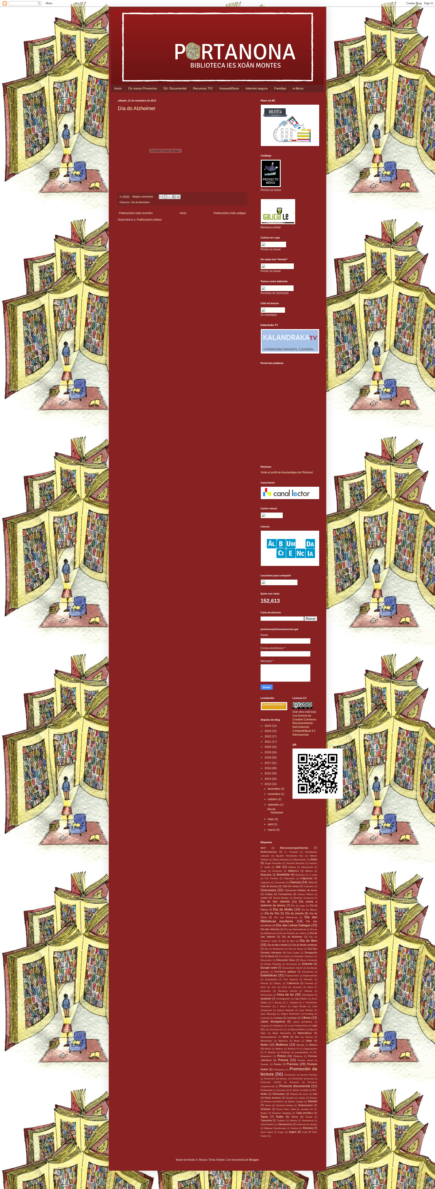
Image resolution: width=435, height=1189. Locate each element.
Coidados (309, 886)
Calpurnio (266, 882)
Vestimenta (308, 1120)
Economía (284, 956)
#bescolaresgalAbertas (294, 848)
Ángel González (273, 863)
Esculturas (307, 971)
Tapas (264, 1116)
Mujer (309, 1040)
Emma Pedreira (272, 964)
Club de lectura (269, 886)
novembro (274, 794)
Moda (297, 1041)
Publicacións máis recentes (136, 213)
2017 (268, 763)
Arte (278, 867)
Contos (269, 894)
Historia (308, 991)
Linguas (265, 1025)
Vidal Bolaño (267, 1124)
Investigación (283, 998)
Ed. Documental (175, 88)
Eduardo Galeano (304, 956)
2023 (268, 731)
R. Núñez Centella (299, 1090)
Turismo (281, 1120)
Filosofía (308, 979)
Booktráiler (283, 874)
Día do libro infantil (277, 944)
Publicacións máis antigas (230, 213)
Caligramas (306, 878)
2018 (268, 757)
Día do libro (308, 940)
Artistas (292, 867)
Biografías (266, 874)
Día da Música (309, 909)
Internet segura (257, 88)
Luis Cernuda (271, 1029)
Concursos (268, 890)
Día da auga (298, 905)
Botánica (300, 875)
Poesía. (265, 1064)
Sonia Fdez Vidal (285, 1109)
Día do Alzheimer (136, 108)
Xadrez (294, 1128)
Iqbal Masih (301, 998)
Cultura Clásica (305, 894)
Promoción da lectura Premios (301, 1074)
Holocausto (266, 995)
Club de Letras (290, 886)
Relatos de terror (299, 1094)
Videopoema (285, 1124)
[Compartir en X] (169, 197)
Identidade (308, 995)
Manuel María (298, 1029)
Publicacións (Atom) (149, 219)
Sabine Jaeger (295, 1101)
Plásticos (298, 1056)
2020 (268, 747)
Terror (294, 1116)
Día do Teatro (296, 949)
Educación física (285, 960)
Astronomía (307, 867)
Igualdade (266, 998)
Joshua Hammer (285, 1010)
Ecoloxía (269, 956)
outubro (273, 799)
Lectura (278, 1017)
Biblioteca (293, 870)
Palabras (285, 1052)
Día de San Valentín (275, 901)
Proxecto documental (294, 1086)
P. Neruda (270, 1052)
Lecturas (292, 1017)
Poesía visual (305, 1060)
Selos (268, 1105)
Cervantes (280, 882)
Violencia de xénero (306, 1124)
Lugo (314, 1025)
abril (271, 824)
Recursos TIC (203, 88)
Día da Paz (272, 913)
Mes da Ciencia (304, 1037)
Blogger (254, 1159)
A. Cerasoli (291, 852)
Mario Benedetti (282, 1033)
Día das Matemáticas (295, 929)
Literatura (278, 1025)
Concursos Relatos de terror (301, 890)
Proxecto (294, 1082)
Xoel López (267, 1132)
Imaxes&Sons (229, 88)
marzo (272, 829)
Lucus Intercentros (297, 1025)
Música (313, 1044)
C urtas (313, 875)
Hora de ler (285, 994)
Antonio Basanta (295, 863)
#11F (263, 848)
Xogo (281, 1132)
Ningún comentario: (143, 196)
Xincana (308, 1128)
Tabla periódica (304, 1113)
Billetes (309, 871)
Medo (286, 1036)
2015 (268, 773)
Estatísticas (269, 975)
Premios (292, 1064)
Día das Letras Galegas (293, 925)
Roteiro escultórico (274, 1101)
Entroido (307, 963)
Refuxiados (279, 1094)
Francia (264, 983)
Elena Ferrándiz (308, 960)
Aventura (277, 871)
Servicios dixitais (284, 1105)
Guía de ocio (268, 987)
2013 (268, 784)
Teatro (279, 1116)
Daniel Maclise (281, 898)
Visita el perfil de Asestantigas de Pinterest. (287, 472)
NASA (268, 1048)
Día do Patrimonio (274, 949)
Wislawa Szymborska (275, 1128)
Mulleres (282, 1044)
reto (315, 1094)
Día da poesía (294, 913)
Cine (310, 882)
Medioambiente (269, 1037)
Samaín (312, 1101)
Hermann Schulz (287, 991)
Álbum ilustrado (281, 859)
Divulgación (310, 952)
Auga (263, 871)
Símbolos (266, 1109)
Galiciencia (293, 983)
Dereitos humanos (303, 898)
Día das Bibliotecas (285, 917)
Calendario (289, 878)
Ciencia (295, 882)
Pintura (281, 1056)
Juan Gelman (306, 1010)
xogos (292, 1132)
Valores (293, 1120)
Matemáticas (305, 1033)
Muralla (300, 1045)
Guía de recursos (292, 987)
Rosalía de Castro (295, 1098)
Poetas (277, 1064)
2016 (268, 768)
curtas (264, 897)
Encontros (291, 964)
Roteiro (313, 1098)
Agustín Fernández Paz (289, 855)
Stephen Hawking (281, 1113)
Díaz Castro (293, 952)
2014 (268, 778)
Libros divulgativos (273, 1021)
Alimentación (299, 859)
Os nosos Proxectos (142, 88)
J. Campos (292, 1002)
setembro (274, 804)
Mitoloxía (283, 1041)
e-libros (298, 88)
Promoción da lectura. (276, 1078)
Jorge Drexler (299, 1006)
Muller (264, 1044)
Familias (280, 88)
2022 (268, 736)
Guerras (309, 983)
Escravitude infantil (292, 968)
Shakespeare (305, 1105)
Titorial (308, 1117)
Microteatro (266, 1041)
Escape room (269, 967)
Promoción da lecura (303, 1078)
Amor (314, 859)
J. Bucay (277, 1002)
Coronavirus (285, 894)
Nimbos (279, 1048)
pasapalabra (301, 1052)
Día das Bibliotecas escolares (289, 919)
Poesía (283, 1060)
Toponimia (266, 1120)
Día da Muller (283, 909)
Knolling (309, 1014)
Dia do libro (288, 941)
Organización (310, 1048)
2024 (268, 725)
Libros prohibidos (302, 1022)
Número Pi (293, 1048)
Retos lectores (273, 1097)
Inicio (118, 88)
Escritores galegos (285, 971)
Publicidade (267, 1090)
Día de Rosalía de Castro (292, 933)
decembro (274, 788)
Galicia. (277, 983)
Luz (285, 1029)
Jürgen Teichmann (290, 1014)
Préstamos (279, 1069)
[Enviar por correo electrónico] (161, 197)
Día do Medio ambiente (304, 944)
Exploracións (292, 975)
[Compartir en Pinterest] (178, 197)
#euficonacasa (269, 851)
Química (281, 1090)
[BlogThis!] (165, 197)
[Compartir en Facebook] (174, 197)
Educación (266, 960)
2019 (268, 752)
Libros (306, 1017)
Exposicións (271, 979)
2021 (268, 741)
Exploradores (310, 975)
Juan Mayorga (268, 1014)
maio (271, 819)
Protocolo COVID (271, 1082)
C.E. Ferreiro (271, 878)
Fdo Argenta (291, 979)
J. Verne (281, 1006)
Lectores (265, 1018)
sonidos (305, 1109)
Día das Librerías (270, 929)
